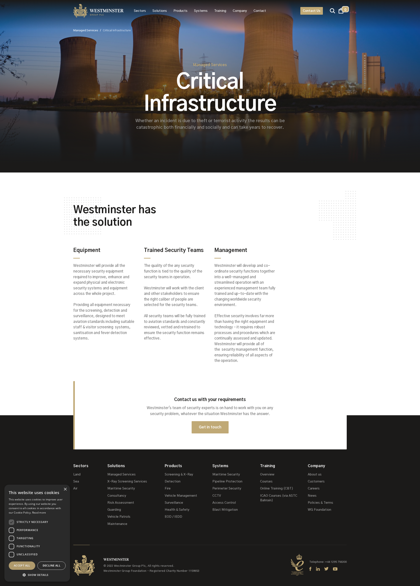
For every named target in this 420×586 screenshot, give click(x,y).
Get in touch (210, 427)
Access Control (224, 502)
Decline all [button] (51, 565)
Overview (267, 474)
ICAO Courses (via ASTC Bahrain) (278, 498)
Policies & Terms (320, 502)
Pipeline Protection (227, 481)
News (312, 495)
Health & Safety (177, 509)
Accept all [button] (22, 565)
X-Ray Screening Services (127, 481)
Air (75, 488)
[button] (140, 11)
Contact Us (311, 10)
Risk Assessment (120, 502)
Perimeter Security (226, 488)
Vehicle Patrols (118, 516)
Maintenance (117, 524)
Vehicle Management (181, 495)
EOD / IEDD (173, 516)
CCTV (216, 495)
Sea (76, 481)
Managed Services (121, 474)
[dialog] (37, 533)
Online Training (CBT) (276, 488)
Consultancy (116, 495)
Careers (314, 488)
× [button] (65, 489)
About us (315, 474)
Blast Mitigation (225, 509)
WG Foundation (319, 509)
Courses (266, 481)
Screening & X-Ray (179, 474)
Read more (39, 512)
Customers (316, 481)
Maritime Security (121, 488)
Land (76, 474)
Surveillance (174, 502)
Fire (168, 488)
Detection (172, 481)
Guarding (114, 509)
